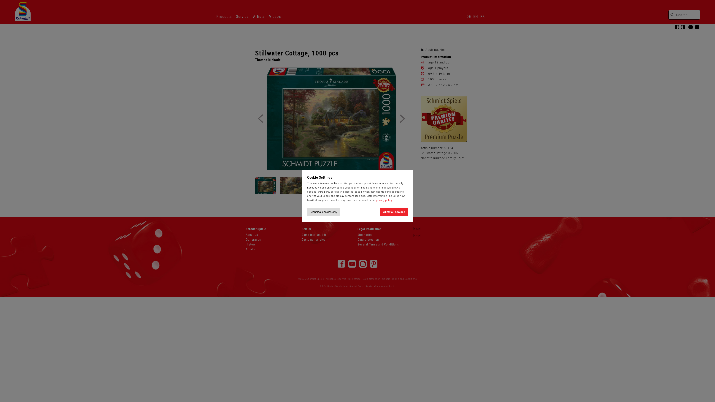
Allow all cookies (394, 211)
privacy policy (384, 200)
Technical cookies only (323, 211)
